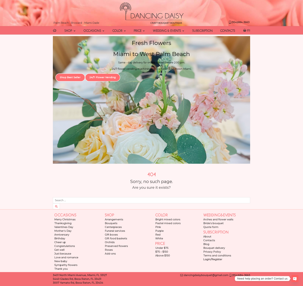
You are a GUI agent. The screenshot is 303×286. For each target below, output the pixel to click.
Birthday (59, 238)
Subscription (202, 30)
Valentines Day (63, 227)
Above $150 (162, 255)
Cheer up (60, 242)
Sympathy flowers (65, 265)
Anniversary (61, 234)
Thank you (61, 268)
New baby (60, 261)
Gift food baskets (116, 238)
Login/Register (212, 259)
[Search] (56, 206)
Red (157, 234)
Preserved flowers (116, 246)
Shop (68, 30)
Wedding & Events (167, 30)
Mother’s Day (62, 230)
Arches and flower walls (218, 219)
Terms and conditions (217, 255)
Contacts (227, 30)
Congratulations (64, 246)
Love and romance (66, 257)
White (159, 238)
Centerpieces (113, 227)
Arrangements (114, 219)
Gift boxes (111, 234)
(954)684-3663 (240, 22)
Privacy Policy (212, 251)
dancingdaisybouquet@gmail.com (205, 275)
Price (138, 30)
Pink (158, 227)
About (207, 236)
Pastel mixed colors (168, 223)
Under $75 (161, 247)
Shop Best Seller (70, 77)
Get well (59, 249)
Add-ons (110, 253)
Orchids (110, 242)
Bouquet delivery (214, 247)
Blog (206, 244)
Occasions (92, 30)
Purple (159, 230)
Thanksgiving (62, 223)
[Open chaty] (294, 278)
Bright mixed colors (167, 219)
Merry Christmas (65, 219)
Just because (62, 253)
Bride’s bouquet (213, 223)
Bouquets (111, 223)
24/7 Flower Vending (102, 77)
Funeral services (115, 230)
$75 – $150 (161, 251)
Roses (109, 249)
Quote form (210, 227)
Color (117, 30)
